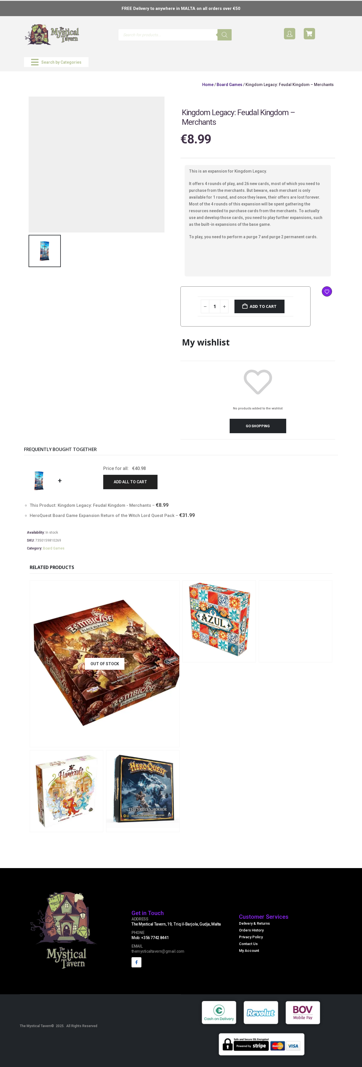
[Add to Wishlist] (327, 291)
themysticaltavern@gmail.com (158, 951)
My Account (249, 950)
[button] (56, 62)
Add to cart (263, 306)
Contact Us (248, 944)
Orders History (251, 930)
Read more (142, 742)
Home (208, 84)
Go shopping (258, 426)
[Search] (224, 34)
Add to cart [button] (237, 657)
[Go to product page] (219, 621)
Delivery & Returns (254, 923)
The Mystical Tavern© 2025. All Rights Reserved (58, 1026)
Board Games (229, 84)
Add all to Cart (130, 482)
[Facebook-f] (136, 962)
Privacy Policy (251, 937)
